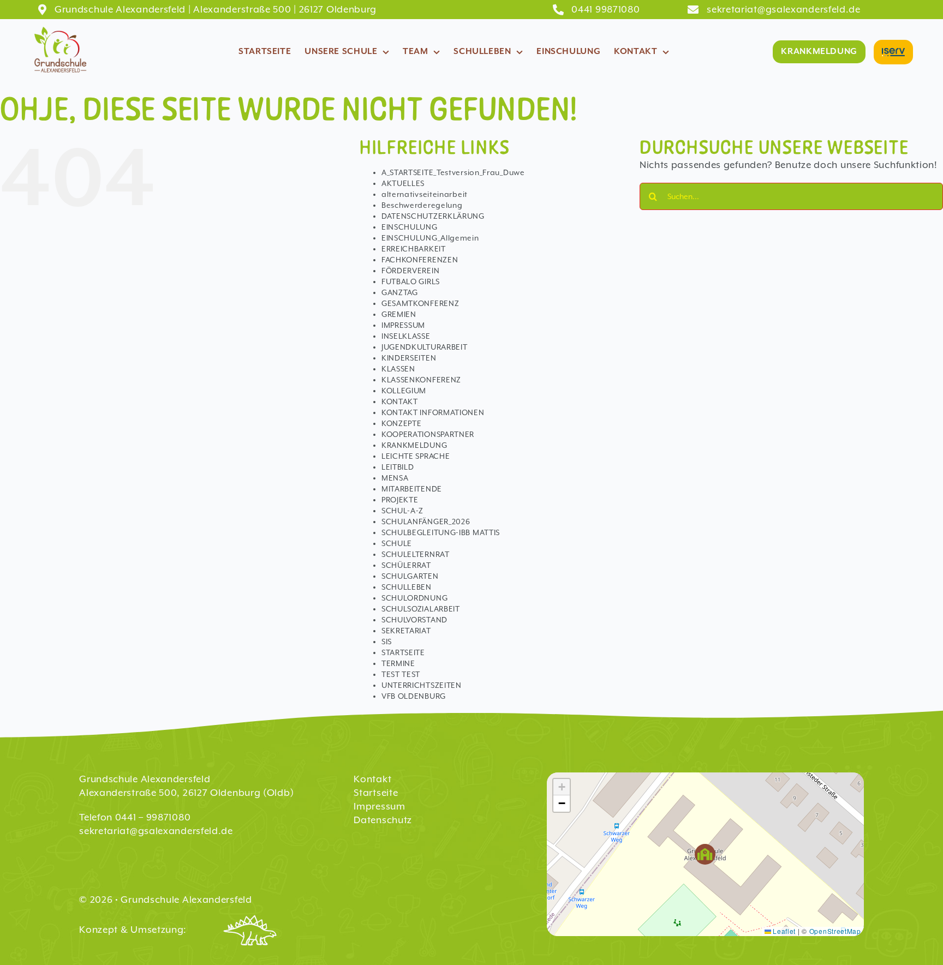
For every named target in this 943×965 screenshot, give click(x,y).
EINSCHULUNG (409, 227)
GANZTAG (399, 292)
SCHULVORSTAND (414, 619)
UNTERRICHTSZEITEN (421, 685)
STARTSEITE (403, 652)
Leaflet (783, 931)
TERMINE (398, 663)
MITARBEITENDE (411, 488)
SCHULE (396, 543)
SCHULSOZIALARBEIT (420, 608)
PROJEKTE (400, 499)
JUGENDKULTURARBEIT (424, 347)
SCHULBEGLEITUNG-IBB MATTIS (440, 532)
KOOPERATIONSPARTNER (427, 434)
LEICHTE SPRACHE (415, 456)
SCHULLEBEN (406, 587)
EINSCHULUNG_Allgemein (430, 237)
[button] (705, 854)
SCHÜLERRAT (406, 565)
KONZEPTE (401, 423)
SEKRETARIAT (406, 630)
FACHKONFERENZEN (419, 259)
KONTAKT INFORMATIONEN (433, 412)
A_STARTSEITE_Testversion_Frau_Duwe (453, 172)
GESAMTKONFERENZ (420, 303)
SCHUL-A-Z (402, 510)
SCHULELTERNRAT (415, 554)
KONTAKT (399, 401)
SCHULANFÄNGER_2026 (425, 521)
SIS (386, 641)
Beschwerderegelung (422, 205)
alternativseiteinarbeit (424, 194)
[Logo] (60, 27)
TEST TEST (400, 674)
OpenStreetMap (835, 931)
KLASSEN (398, 368)
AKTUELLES (403, 183)
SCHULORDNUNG (414, 598)
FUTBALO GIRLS (410, 281)
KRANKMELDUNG (414, 445)
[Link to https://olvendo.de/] (250, 930)
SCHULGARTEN (410, 576)
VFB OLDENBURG (413, 696)
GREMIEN (398, 314)
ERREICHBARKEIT (413, 248)
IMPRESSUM (403, 325)
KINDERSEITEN (408, 357)
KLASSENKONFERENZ (421, 379)
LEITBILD (397, 467)
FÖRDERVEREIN (410, 270)
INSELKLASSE (406, 336)
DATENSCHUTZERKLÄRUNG (433, 216)
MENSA (395, 477)
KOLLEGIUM (403, 390)
